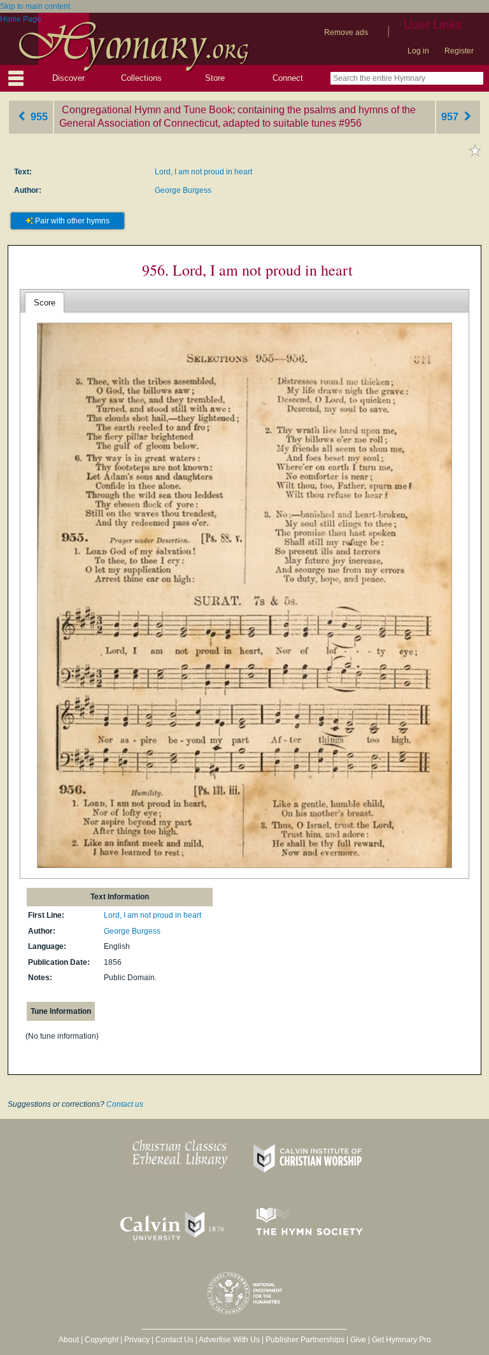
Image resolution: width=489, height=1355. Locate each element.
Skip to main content (35, 6)
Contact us (124, 1104)
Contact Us (174, 1339)
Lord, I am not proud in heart (203, 171)
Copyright (101, 1339)
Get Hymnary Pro (401, 1339)
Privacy (137, 1339)
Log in (418, 50)
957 (451, 116)
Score (44, 302)
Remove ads (346, 32)
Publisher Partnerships (305, 1339)
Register (459, 50)
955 (38, 116)
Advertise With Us (229, 1339)
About (69, 1339)
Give (358, 1339)
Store (215, 78)
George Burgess (183, 190)
